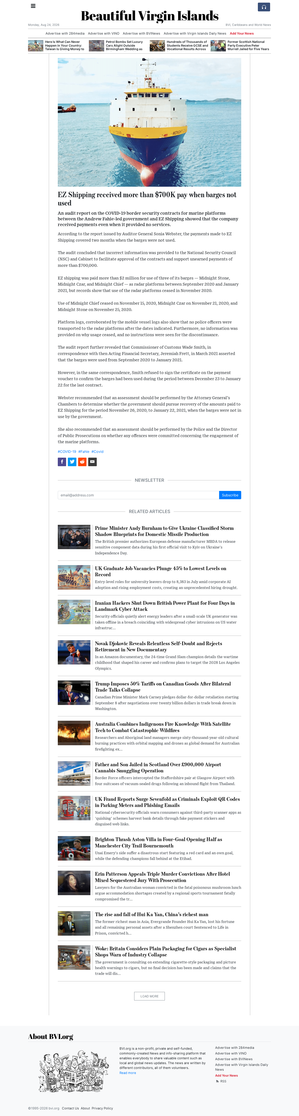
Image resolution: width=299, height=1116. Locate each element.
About (85, 1108)
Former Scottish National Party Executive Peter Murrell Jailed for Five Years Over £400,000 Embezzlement (248, 49)
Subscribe (230, 495)
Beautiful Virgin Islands (149, 15)
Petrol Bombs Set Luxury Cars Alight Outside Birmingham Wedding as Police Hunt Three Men (124, 47)
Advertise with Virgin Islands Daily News (195, 33)
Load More (149, 996)
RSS (223, 1081)
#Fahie (83, 451)
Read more (128, 1073)
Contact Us (70, 1108)
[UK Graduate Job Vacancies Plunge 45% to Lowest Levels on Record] (74, 577)
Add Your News (242, 33)
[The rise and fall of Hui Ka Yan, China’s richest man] (74, 923)
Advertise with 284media (65, 33)
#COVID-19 (67, 451)
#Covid (97, 451)
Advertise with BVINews (141, 33)
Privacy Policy (102, 1108)
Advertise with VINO (103, 33)
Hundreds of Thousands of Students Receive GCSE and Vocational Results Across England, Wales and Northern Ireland (187, 49)
